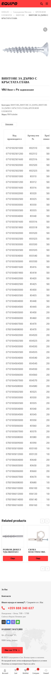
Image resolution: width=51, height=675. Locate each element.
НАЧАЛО (5, 12)
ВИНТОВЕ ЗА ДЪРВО (29, 105)
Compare (35, 671)
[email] (4, 622)
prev (42, 521)
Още (13, 558)
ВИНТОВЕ (20, 15)
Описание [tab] (9, 124)
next (47, 521)
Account (5, 673)
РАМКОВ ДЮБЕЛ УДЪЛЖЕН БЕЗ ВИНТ (12, 552)
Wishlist (26, 671)
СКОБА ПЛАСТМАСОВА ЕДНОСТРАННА (36, 552)
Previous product (43, 569)
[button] (45, 29)
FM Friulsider (12, 114)
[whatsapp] (18, 622)
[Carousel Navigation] (44, 521)
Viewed (46, 673)
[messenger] (8, 622)
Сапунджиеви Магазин (22, 12)
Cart (16, 671)
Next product (47, 569)
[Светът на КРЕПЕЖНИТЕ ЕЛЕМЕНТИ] (9, 3)
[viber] (13, 622)
